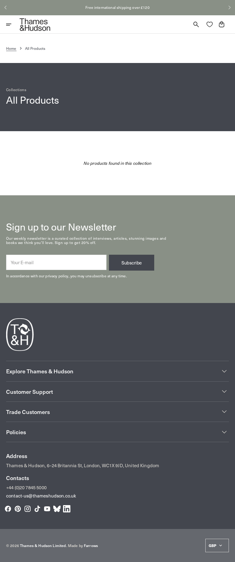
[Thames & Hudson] (35, 24)
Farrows (91, 545)
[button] (5, 7)
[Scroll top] (228, 555)
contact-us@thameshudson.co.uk (41, 495)
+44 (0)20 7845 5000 (26, 487)
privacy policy (56, 276)
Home (11, 48)
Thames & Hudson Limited (43, 545)
